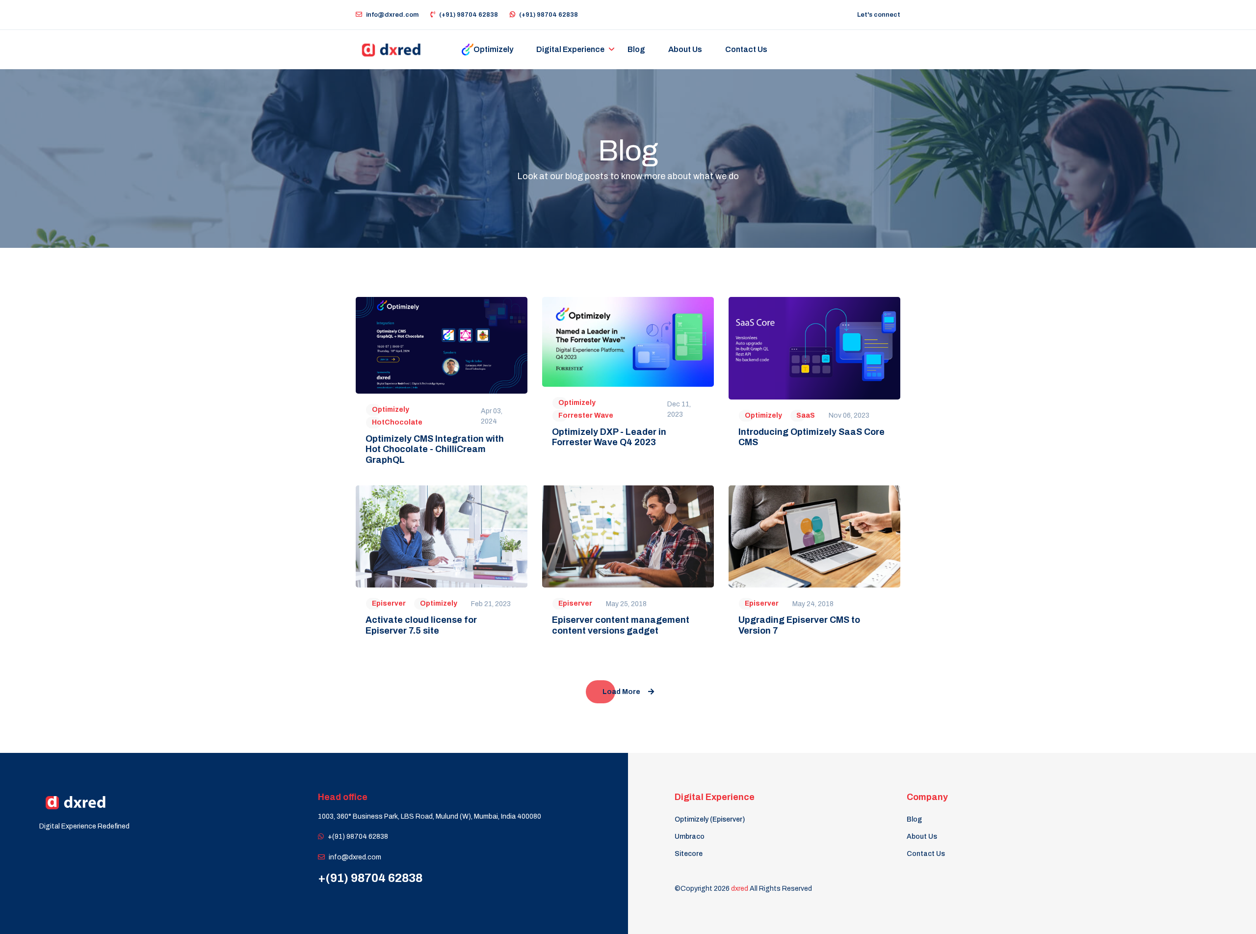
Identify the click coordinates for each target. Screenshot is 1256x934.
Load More (621, 691)
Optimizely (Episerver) (710, 819)
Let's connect (878, 14)
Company (927, 797)
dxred (739, 888)
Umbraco (690, 836)
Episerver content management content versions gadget (620, 625)
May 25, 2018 (626, 604)
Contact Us (926, 853)
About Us (922, 836)
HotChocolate (397, 422)
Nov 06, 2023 (849, 415)
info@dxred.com (392, 14)
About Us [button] (685, 49)
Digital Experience (570, 49)
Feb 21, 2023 (491, 604)
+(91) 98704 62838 (358, 836)
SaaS (805, 415)
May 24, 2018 (813, 604)
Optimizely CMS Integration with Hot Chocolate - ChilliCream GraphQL (435, 449)
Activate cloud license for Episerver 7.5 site (421, 625)
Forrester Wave (585, 415)
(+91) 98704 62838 (468, 14)
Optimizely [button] (493, 49)
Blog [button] (636, 49)
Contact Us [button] (746, 49)
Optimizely (390, 409)
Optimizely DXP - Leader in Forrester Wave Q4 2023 (609, 437)
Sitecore (689, 853)
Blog (914, 819)
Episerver (389, 603)
